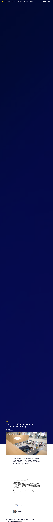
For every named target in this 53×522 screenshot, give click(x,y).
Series (24, 1)
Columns (15, 1)
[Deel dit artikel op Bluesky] (13, 506)
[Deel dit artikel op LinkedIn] (19, 506)
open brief (16, 502)
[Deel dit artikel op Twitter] (15, 506)
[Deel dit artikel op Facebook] (17, 506)
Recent (6, 1)
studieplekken (21, 502)
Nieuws (9, 1)
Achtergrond (20, 1)
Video (27, 1)
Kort (12, 1)
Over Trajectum (31, 1)
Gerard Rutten (20, 511)
